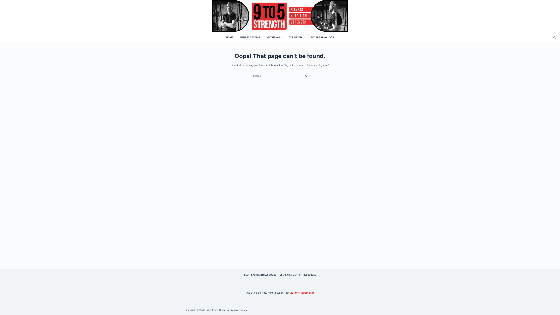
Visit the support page (302, 292)
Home (229, 37)
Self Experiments (290, 275)
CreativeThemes (238, 310)
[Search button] (306, 76)
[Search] (554, 37)
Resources (309, 275)
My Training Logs (322, 37)
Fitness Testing (250, 37)
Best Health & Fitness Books (260, 275)
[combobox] (277, 76)
